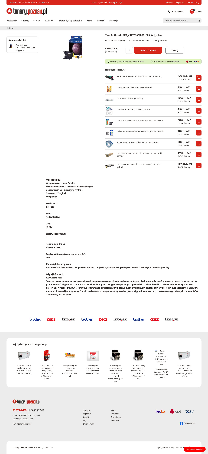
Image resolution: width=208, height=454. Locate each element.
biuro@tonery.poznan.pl (22, 424)
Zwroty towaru (88, 424)
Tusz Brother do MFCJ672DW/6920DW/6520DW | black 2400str (140, 120)
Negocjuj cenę (116, 417)
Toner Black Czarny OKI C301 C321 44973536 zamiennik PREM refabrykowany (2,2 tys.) (184, 370)
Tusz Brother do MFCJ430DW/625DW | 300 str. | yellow (25, 47)
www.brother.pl (54, 277)
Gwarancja (115, 413)
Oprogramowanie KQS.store (168, 447)
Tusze (37, 20)
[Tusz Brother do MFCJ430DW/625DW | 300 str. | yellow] (73, 47)
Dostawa (169, 2)
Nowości (100, 20)
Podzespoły (11, 20)
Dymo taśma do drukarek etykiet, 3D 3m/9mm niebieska (137, 142)
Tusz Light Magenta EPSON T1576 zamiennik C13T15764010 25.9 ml (69, 370)
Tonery (26, 20)
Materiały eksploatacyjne (70, 20)
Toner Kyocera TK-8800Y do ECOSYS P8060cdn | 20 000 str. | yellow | (139, 165)
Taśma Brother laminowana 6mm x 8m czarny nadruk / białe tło (140, 131)
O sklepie (86, 410)
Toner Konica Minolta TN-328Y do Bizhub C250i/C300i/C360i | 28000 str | (139, 154)
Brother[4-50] (119, 40)
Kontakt (190, 2)
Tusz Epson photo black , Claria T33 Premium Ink (135, 87)
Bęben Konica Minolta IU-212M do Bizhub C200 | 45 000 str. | (139, 76)
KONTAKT (49, 20)
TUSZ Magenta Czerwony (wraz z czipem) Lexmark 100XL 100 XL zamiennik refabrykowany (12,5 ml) (115, 373)
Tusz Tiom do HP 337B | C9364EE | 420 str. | (133, 109)
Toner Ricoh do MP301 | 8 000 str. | (130, 98)
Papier (89, 20)
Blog (197, 2)
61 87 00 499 (22, 2)
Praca (113, 410)
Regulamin (180, 2)
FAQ (84, 420)
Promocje (113, 20)
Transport (115, 420)
